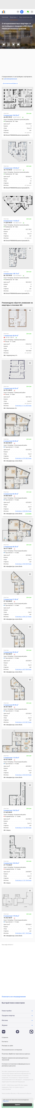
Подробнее (6, 1101)
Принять (17, 1104)
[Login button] (21, 11)
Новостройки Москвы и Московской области (16, 1093)
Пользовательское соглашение (12, 1050)
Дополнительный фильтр (10, 83)
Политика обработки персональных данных (16, 1054)
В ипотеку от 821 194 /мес (23, 933)
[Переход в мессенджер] (31, 1031)
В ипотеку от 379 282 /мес (23, 458)
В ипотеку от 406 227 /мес (23, 616)
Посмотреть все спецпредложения (14, 997)
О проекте (5, 1037)
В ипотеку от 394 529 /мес (23, 564)
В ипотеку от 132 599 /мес (23, 827)
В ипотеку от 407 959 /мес (23, 669)
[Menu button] (28, 11)
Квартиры (14, 17)
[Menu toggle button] (32, 11)
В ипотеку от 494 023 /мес (23, 775)
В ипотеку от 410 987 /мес (23, 722)
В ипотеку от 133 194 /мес (23, 880)
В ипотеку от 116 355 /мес (23, 405)
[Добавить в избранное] (4, 45)
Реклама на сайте (7, 1045)
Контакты (5, 1041)
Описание (5, 17)
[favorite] (18, 11)
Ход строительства (25, 17)
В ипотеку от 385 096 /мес (23, 511)
